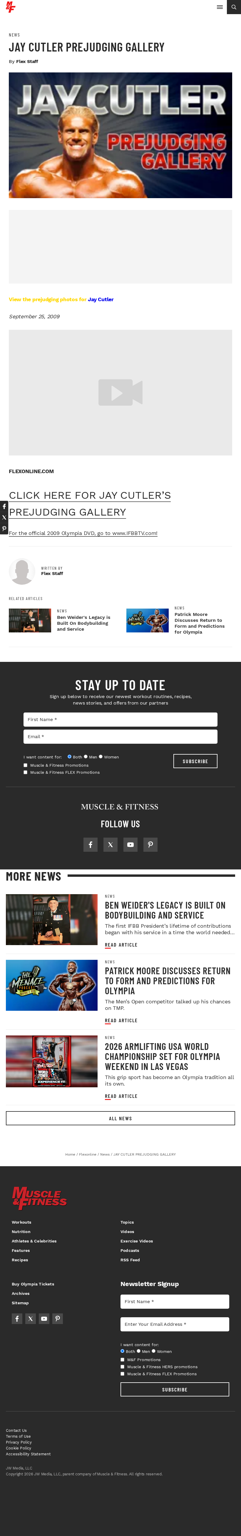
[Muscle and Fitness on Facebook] (90, 845)
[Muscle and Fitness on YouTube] (130, 845)
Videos (127, 1231)
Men (93, 757)
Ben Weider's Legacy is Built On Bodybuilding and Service (84, 623)
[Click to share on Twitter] (4, 517)
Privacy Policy (19, 1442)
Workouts (21, 1222)
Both (77, 757)
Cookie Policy (18, 1448)
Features (21, 1250)
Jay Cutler (101, 299)
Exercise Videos (136, 1241)
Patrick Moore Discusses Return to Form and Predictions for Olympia (200, 623)
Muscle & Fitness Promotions (59, 765)
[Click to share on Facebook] (4, 506)
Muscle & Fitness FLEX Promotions (65, 772)
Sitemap (20, 1302)
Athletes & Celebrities (34, 1241)
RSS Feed (130, 1259)
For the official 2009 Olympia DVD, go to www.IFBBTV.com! (83, 533)
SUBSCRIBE (195, 761)
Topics (127, 1222)
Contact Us (16, 1430)
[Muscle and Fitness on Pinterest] (150, 845)
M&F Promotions (143, 1359)
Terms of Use (18, 1436)
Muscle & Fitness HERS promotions (162, 1366)
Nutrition (21, 1231)
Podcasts (129, 1250)
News (14, 34)
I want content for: (43, 757)
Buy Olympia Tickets (33, 1284)
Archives (21, 1293)
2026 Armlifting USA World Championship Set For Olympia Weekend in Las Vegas (162, 1056)
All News (120, 1118)
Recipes (20, 1259)
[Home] (11, 10)
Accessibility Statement (28, 1454)
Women (111, 757)
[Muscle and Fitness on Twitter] (110, 845)
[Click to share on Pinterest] (4, 528)
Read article (121, 945)
